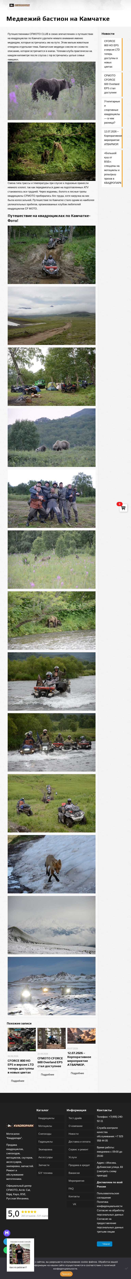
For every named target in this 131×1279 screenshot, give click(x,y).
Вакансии (74, 1172)
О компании (75, 1125)
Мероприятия (76, 1180)
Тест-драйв (75, 1118)
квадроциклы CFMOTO (21, 195)
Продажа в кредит (79, 1165)
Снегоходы (44, 1133)
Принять (66, 1274)
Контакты (74, 1196)
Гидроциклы (45, 1141)
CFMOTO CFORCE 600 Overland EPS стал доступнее (50, 1062)
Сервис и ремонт (78, 1149)
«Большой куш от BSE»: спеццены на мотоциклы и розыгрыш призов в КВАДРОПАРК (112, 168)
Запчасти (43, 1165)
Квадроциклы (46, 1118)
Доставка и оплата (79, 1141)
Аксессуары (45, 1157)
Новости (73, 1133)
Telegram (106, 1244)
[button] (35, 1236)
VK (74, 1204)
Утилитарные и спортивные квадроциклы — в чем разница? (112, 112)
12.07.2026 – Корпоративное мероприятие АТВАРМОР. (112, 138)
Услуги (73, 1157)
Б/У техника (45, 1172)
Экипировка (45, 1149)
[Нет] (126, 1268)
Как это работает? (18, 1267)
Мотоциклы (45, 1125)
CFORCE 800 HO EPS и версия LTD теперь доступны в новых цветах (112, 54)
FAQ (71, 1188)
